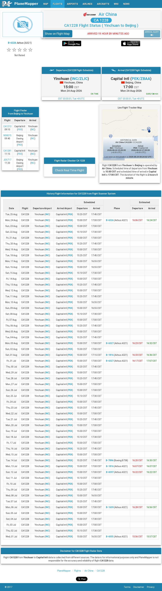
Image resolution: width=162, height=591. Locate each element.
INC (32, 129)
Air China (108, 14)
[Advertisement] (101, 56)
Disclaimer (140, 587)
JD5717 (7, 159)
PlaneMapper (64, 570)
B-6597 (109, 472)
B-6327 (109, 343)
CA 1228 (101, 20)
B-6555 (109, 536)
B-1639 (109, 507)
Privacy (152, 587)
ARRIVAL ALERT (152, 32)
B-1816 (109, 355)
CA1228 (101, 570)
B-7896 (109, 460)
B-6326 (12, 42)
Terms (128, 587)
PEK (20, 129)
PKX (20, 145)
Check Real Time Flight (69, 170)
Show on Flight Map (57, 33)
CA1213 (7, 126)
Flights (77, 570)
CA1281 (7, 150)
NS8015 (7, 135)
